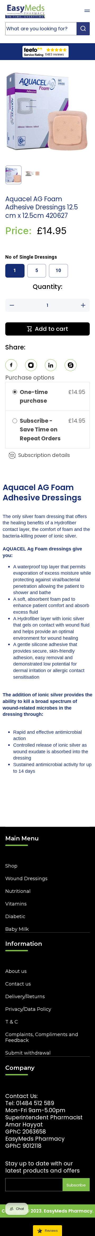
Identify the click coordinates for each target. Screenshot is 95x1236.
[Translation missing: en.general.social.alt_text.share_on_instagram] (31, 366)
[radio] (14, 392)
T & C (11, 1022)
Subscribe (76, 1185)
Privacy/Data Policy (28, 1009)
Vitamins (16, 904)
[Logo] (25, 10)
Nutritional (18, 891)
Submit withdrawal (28, 1053)
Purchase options (29, 377)
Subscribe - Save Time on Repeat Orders (41, 429)
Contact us (18, 984)
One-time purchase (34, 396)
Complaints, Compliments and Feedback (41, 1037)
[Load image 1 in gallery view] (13, 174)
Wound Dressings (26, 879)
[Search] (83, 28)
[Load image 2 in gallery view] (32, 173)
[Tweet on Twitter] (51, 366)
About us (16, 971)
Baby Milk (17, 929)
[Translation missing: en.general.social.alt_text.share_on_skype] (71, 366)
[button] (74, 10)
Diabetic (15, 916)
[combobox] (47, 28)
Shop (11, 866)
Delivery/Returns (25, 996)
